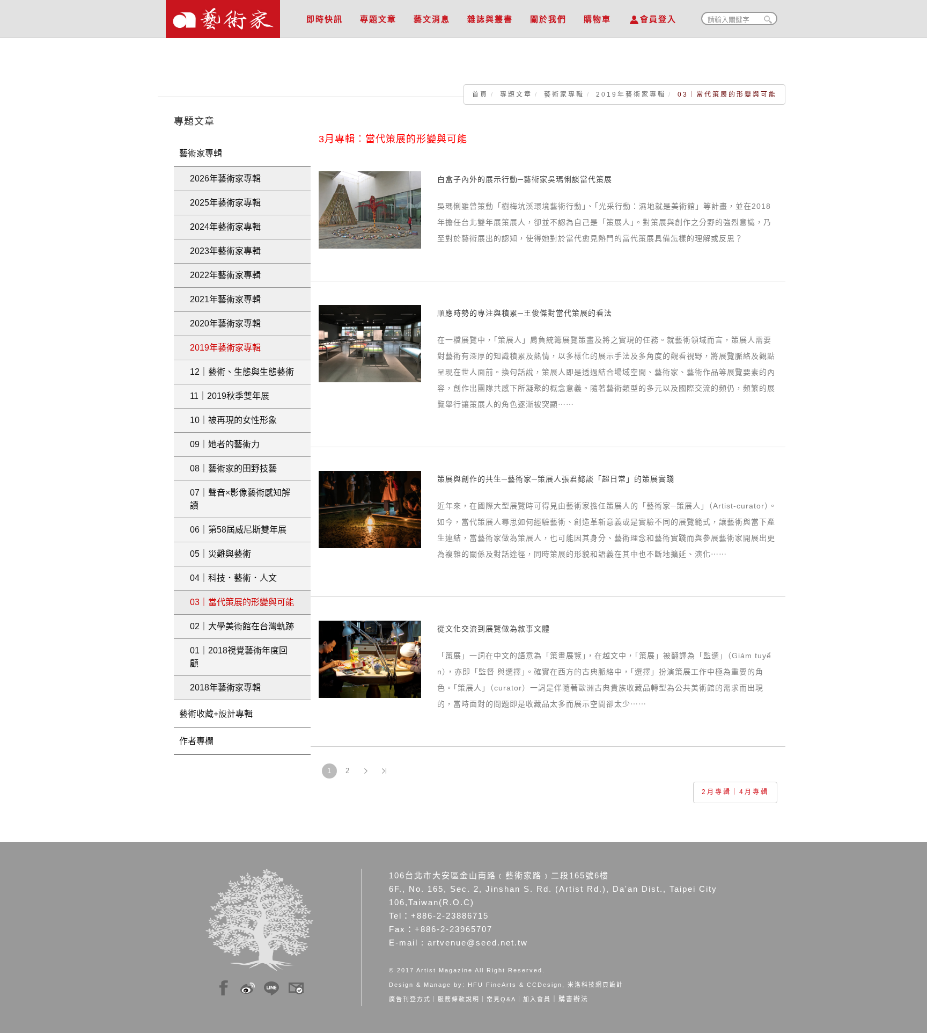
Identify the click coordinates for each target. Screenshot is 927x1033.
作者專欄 (196, 741)
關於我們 (548, 19)
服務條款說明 (459, 999)
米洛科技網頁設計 (595, 984)
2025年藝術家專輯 (225, 202)
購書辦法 (573, 999)
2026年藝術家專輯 (225, 178)
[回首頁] (223, 16)
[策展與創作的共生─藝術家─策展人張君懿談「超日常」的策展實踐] (370, 509)
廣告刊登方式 (410, 999)
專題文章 (378, 19)
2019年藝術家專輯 (631, 94)
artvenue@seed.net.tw (478, 942)
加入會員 (537, 999)
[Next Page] (365, 771)
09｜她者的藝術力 (225, 444)
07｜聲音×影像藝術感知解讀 (240, 499)
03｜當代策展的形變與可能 (242, 602)
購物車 (597, 19)
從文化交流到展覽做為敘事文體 (493, 628)
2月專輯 (716, 792)
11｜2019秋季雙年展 (229, 396)
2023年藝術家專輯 (225, 251)
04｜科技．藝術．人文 (233, 578)
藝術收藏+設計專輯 (216, 713)
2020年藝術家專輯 (225, 323)
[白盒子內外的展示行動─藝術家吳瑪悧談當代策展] (370, 209)
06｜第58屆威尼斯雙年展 (238, 529)
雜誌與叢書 (490, 19)
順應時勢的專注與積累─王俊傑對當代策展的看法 (524, 313)
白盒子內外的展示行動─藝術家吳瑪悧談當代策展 (524, 179)
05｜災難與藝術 (220, 553)
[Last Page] (384, 771)
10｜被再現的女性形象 (233, 420)
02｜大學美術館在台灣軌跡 (242, 626)
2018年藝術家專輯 (225, 687)
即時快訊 (324, 19)
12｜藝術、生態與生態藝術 (242, 371)
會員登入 (658, 19)
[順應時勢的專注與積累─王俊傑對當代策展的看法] (370, 343)
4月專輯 (754, 792)
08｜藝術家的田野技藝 (233, 468)
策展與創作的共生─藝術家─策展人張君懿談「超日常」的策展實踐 (555, 479)
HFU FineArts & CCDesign (515, 984)
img (223, 986)
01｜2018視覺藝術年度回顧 (239, 657)
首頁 (480, 94)
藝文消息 (432, 19)
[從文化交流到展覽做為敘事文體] (370, 658)
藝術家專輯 (564, 94)
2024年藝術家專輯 (225, 226)
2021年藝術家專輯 (225, 299)
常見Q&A (501, 999)
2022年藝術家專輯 (225, 275)
